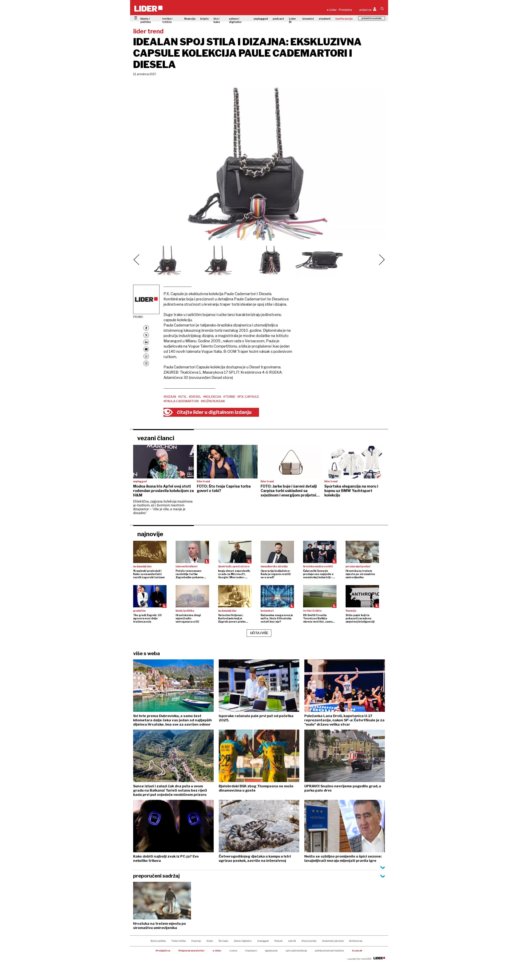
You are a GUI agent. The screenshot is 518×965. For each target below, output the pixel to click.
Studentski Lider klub (333, 940)
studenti (325, 18)
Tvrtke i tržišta (178, 940)
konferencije (344, 18)
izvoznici (308, 18)
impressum (251, 950)
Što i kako (223, 940)
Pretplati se (163, 950)
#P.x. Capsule (248, 397)
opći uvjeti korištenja (296, 950)
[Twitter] (146, 335)
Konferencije (355, 940)
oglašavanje (271, 950)
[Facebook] (146, 328)
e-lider (217, 950)
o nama (233, 950)
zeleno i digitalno (235, 20)
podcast (278, 18)
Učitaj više (259, 633)
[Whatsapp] (146, 356)
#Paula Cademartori (181, 401)
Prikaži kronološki (372, 18)
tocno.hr (357, 950)
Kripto (210, 940)
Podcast (278, 940)
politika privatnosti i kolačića (329, 950)
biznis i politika (145, 20)
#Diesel (195, 397)
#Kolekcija (212, 397)
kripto (204, 18)
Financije (196, 940)
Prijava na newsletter (191, 950)
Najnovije (150, 534)
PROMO (138, 316)
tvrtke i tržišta (167, 20)
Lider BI (292, 20)
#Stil (182, 397)
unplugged (261, 18)
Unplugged (263, 940)
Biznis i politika (158, 940)
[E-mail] (146, 349)
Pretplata (345, 9)
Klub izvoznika (308, 940)
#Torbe (229, 397)
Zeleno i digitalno (243, 940)
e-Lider (332, 9)
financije (189, 18)
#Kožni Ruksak (213, 401)
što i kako (216, 20)
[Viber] (146, 363)
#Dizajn (169, 397)
